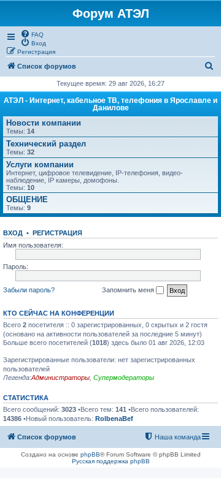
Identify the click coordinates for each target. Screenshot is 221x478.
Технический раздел (46, 143)
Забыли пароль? (29, 290)
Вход (13, 233)
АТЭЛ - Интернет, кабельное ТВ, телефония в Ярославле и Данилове (110, 104)
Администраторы (60, 377)
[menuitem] (32, 33)
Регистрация (57, 233)
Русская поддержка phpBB (111, 461)
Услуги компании (40, 164)
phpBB (90, 454)
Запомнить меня (129, 290)
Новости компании (43, 122)
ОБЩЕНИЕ (27, 199)
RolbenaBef (114, 418)
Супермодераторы (123, 377)
